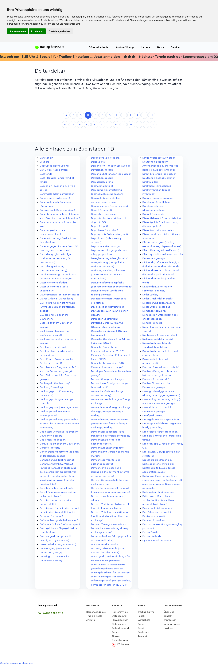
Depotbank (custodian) (104, 230)
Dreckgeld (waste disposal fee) (160, 419)
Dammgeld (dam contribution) (57, 194)
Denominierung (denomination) (109, 206)
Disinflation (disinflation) (156, 202)
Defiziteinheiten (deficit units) (57, 488)
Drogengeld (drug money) (157, 508)
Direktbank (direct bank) (156, 186)
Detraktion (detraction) (104, 319)
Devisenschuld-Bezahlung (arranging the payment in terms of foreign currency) (110, 472)
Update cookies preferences (16, 663)
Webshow (123, 644)
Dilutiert (44, 161)
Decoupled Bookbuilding (54, 165)
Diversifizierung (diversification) (160, 250)
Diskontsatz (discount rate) (158, 230)
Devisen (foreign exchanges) (108, 379)
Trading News (146, 612)
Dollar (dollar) (150, 294)
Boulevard (143, 632)
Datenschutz (119, 616)
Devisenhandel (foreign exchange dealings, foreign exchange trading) (111, 411)
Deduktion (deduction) (53, 439)
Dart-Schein (46, 157)
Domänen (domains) (154, 311)
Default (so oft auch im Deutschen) (60, 443)
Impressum (169, 620)
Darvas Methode (151, 536)
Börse (141, 624)
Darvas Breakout (151, 532)
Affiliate (90, 620)
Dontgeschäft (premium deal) (159, 335)
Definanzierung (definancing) (57, 460)
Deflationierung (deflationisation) (59, 520)
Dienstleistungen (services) (107, 576)
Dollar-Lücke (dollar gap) (156, 307)
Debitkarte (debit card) (53, 347)
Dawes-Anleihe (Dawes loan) (56, 298)
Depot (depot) (99, 226)
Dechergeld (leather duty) (55, 383)
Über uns (168, 612)
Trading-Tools (94, 616)
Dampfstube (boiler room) (55, 198)
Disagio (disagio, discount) (158, 198)
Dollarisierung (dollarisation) (158, 303)
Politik (141, 616)
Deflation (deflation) (51, 516)
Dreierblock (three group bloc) (160, 431)
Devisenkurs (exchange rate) (108, 447)
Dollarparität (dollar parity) (157, 339)
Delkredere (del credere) (105, 157)
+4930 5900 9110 (52, 613)
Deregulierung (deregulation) (108, 262)
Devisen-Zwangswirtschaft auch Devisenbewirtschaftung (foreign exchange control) (110, 528)
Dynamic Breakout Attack (156, 540)
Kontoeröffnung (125, 47)
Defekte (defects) (50, 447)
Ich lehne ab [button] (37, 31)
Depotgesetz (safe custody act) (109, 234)
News (160, 47)
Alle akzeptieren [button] (17, 31)
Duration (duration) (153, 520)
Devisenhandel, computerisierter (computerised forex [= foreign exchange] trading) (110, 423)
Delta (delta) (98, 161)
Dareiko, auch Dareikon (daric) (57, 210)
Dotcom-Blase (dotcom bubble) (160, 367)
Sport (141, 628)
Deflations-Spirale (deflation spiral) (60, 524)
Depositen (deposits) (103, 214)
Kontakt (167, 616)
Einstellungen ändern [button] (59, 31)
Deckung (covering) (51, 387)
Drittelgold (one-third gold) (158, 464)
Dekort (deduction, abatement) (58, 544)
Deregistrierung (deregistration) (109, 258)
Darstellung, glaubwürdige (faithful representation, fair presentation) (55, 258)
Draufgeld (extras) (152, 415)
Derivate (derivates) (102, 266)
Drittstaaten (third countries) (158, 492)
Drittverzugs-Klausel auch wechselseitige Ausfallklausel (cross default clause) (159, 500)
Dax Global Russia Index (53, 169)
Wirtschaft (144, 620)
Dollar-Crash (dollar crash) (157, 298)
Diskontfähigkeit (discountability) (161, 218)
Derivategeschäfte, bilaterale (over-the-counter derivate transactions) (108, 274)
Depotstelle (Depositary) (105, 246)
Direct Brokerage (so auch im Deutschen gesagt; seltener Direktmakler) (159, 178)
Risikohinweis (120, 612)
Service (175, 47)
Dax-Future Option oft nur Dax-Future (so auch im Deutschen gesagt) (57, 307)
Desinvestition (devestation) (107, 307)
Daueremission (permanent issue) (59, 294)
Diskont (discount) (153, 214)
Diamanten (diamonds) (104, 544)
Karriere (145, 47)
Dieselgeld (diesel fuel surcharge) (111, 572)
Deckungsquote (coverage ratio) (59, 407)
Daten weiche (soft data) (54, 282)
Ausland (142, 636)
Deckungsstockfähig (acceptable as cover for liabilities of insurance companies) (59, 423)
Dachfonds (46, 174)
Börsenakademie (98, 47)
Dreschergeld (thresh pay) (157, 460)
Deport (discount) (101, 210)
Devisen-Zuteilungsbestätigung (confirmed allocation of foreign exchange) (109, 516)
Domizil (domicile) (152, 323)
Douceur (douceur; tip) (155, 379)
